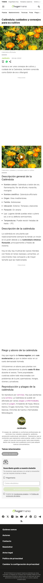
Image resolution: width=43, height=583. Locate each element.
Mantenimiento (14, 12)
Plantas (4, 12)
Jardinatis (6, 58)
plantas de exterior (10, 454)
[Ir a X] (7, 516)
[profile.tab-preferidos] (3, 61)
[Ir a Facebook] (3, 516)
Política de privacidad (13, 558)
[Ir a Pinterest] (30, 516)
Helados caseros (26, 2)
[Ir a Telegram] (40, 516)
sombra (8, 398)
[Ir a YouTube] (21, 516)
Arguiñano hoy (13, 2)
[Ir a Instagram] (12, 516)
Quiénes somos (10, 529)
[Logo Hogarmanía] (21, 511)
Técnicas (24, 12)
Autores (6, 535)
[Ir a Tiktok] (26, 516)
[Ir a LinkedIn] (17, 516)
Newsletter (8, 547)
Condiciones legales (21, 494)
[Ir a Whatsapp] (35, 516)
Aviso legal (8, 552)
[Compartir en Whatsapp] (6, 61)
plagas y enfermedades (29, 401)
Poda (31, 12)
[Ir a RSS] (21, 521)
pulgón (12, 404)
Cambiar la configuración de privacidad (21, 564)
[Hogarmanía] (21, 6)
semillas (20, 395)
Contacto (7, 541)
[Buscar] (38, 6)
